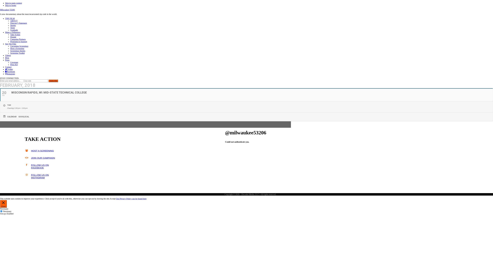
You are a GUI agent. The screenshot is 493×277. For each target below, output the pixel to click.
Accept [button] (112, 199)
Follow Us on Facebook (40, 166)
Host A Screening (42, 151)
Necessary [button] (4, 209)
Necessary (7, 211)
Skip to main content (13, 3)
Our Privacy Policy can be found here (131, 199)
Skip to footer (10, 5)
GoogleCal (23, 117)
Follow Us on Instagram (40, 176)
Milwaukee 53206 (7, 10)
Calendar (12, 117)
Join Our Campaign (43, 158)
